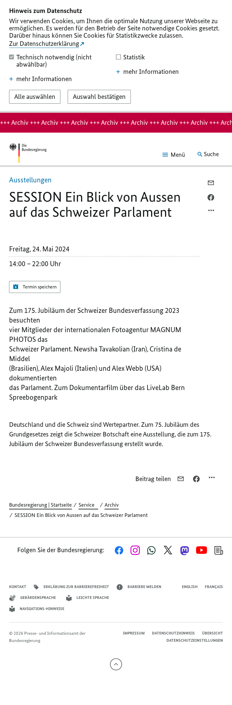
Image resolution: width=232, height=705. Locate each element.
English (190, 586)
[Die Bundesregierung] (28, 154)
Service (88, 505)
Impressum (134, 633)
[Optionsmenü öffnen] (211, 212)
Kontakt (17, 586)
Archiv (112, 505)
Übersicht (212, 633)
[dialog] (116, 56)
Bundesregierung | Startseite (40, 505)
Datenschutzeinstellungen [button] (194, 640)
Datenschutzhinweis (173, 633)
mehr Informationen (44, 79)
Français (214, 586)
